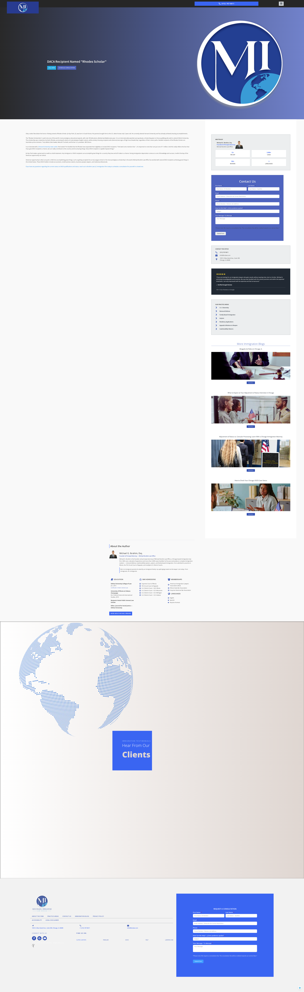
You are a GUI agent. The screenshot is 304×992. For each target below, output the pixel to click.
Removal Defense (225, 311)
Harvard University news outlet (48, 147)
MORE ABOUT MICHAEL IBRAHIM (121, 613)
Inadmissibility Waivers (226, 329)
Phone (217, 201)
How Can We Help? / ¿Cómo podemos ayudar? (229, 208)
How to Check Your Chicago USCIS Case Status (251, 480)
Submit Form (220, 233)
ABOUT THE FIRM (38, 916)
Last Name (251, 186)
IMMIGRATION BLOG (82, 916)
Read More (250, 382)
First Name (218, 186)
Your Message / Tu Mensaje (223, 215)
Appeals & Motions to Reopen (228, 325)
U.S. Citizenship (224, 308)
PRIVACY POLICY (98, 916)
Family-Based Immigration (227, 315)
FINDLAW (106, 940)
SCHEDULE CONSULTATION (67, 68)
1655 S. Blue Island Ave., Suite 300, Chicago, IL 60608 (47, 928)
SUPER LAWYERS (81, 940)
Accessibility (37, 920)
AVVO (127, 940)
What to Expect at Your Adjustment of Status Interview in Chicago (251, 393)
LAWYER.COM (169, 940)
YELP (147, 940)
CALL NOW (52, 68)
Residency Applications (226, 322)
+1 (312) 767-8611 (85, 928)
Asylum (222, 318)
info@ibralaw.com (132, 928)
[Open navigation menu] (281, 4)
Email (217, 193)
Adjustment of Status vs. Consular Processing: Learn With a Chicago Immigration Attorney (250, 437)
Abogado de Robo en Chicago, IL (250, 349)
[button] (226, 4)
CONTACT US (66, 916)
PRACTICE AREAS (53, 916)
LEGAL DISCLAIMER (52, 920)
